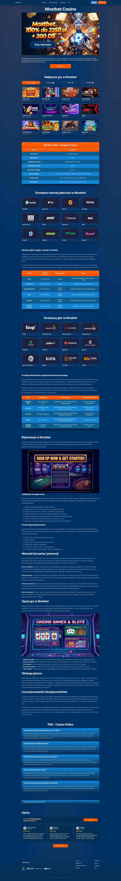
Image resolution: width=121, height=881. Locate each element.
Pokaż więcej (60, 845)
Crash (69, 82)
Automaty (89, 82)
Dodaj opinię (90, 820)
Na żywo (49, 82)
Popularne (29, 82)
